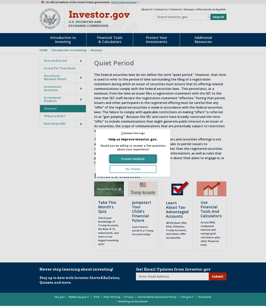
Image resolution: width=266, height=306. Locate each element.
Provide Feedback (133, 159)
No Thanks (133, 169)
